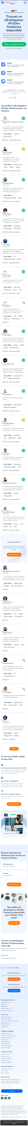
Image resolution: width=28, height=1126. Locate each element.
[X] (6, 1098)
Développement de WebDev (9, 866)
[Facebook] (2, 1098)
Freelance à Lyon (5, 1056)
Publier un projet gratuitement (14, 44)
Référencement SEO (6, 1037)
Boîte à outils (4, 1006)
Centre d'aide (4, 1071)
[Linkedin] (9, 1098)
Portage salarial (5, 1025)
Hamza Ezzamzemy (8, 423)
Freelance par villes (6, 1052)
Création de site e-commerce (8, 1035)
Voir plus (13, 748)
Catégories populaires (7, 1031)
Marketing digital (5, 1043)
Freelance (3, 967)
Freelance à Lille (5, 1060)
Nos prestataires (5, 1023)
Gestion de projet (5, 1047)
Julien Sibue (6, 454)
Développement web (6, 1033)
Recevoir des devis (14, 554)
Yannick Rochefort (8, 663)
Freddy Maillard (7, 692)
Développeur (10, 967)
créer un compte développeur (14, 48)
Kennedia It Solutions (9, 512)
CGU (24, 1117)
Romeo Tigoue (7, 275)
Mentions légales (5, 1117)
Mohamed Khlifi (7, 153)
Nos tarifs (3, 1004)
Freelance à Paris (5, 1054)
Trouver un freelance (6, 1019)
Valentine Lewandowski (9, 483)
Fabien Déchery (7, 214)
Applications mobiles (6, 1045)
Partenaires (4, 1027)
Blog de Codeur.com (6, 1008)
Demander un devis (6, 1017)
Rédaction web (5, 1039)
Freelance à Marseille (6, 1058)
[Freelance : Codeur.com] (8, 2)
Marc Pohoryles (7, 394)
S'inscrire (11, 1091)
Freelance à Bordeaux (6, 1062)
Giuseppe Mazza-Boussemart (11, 571)
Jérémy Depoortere (8, 364)
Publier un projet (14, 923)
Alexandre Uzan (7, 602)
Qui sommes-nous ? (6, 1002)
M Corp (5, 721)
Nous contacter (5, 1073)
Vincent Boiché (7, 335)
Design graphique (5, 1041)
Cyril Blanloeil (7, 306)
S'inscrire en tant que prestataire (9, 1021)
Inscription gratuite (14, 990)
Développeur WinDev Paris (10, 958)
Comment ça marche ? (7, 1069)
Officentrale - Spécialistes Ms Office (13, 122)
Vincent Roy (6, 244)
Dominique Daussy (8, 183)
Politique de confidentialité (16, 1117)
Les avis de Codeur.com (7, 1010)
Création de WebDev (7, 875)
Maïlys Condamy (7, 632)
